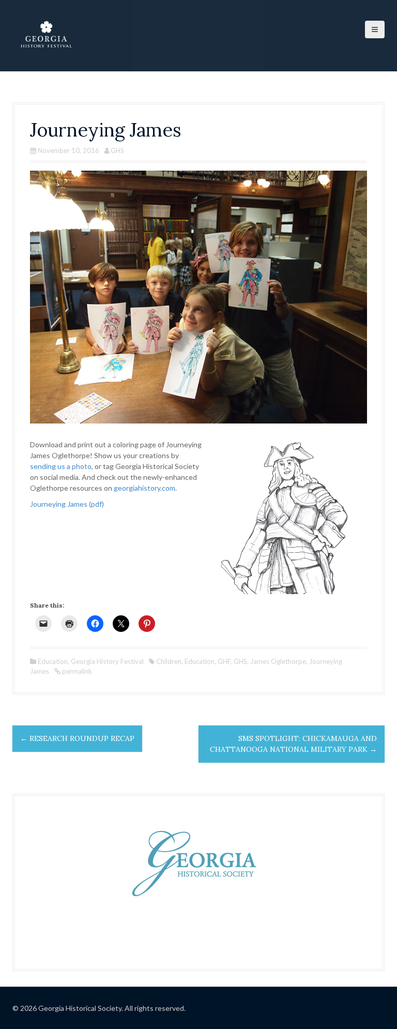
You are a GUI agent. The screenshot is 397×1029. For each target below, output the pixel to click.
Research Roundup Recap (77, 738)
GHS (117, 150)
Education (53, 661)
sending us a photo (60, 466)
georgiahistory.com (144, 487)
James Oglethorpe (278, 661)
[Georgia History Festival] (46, 35)
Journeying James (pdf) (67, 504)
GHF (224, 661)
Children (168, 661)
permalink (76, 671)
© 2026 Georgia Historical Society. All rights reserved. (99, 1008)
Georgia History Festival (107, 661)
